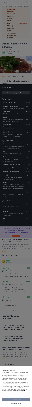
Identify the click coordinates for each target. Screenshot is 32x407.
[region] (16, 386)
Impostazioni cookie (16, 403)
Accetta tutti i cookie (16, 399)
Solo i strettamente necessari (16, 395)
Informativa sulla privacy (18, 390)
